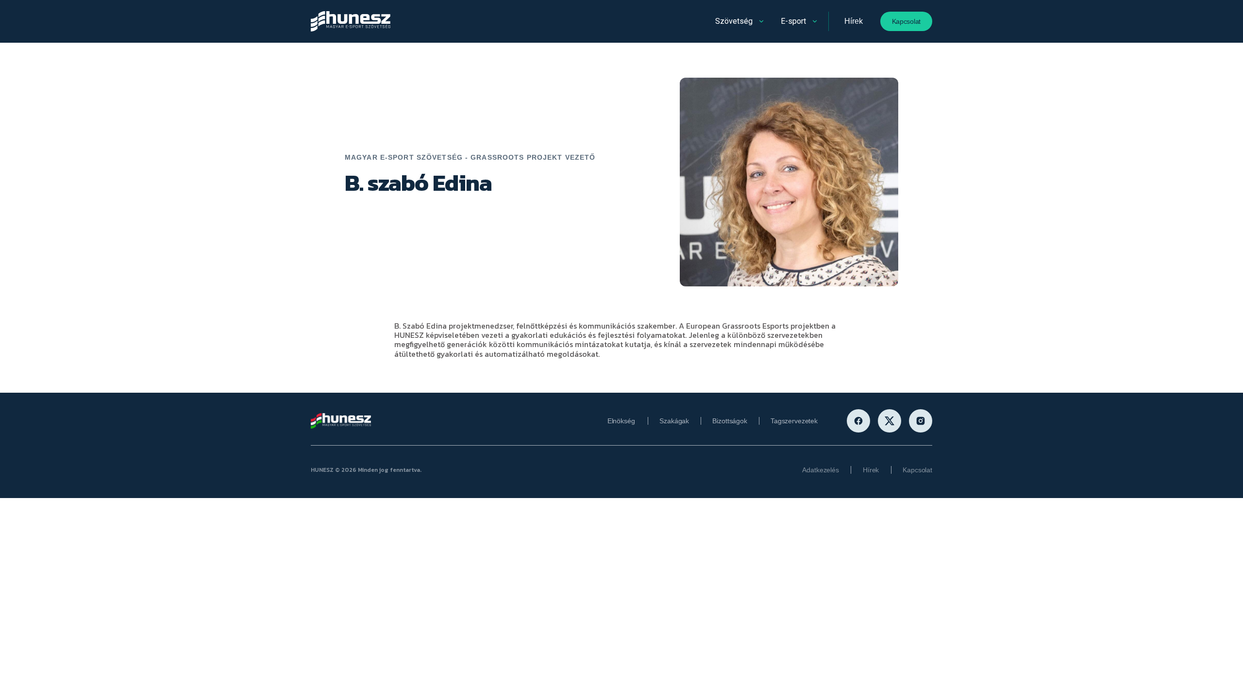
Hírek (853, 21)
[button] (740, 21)
